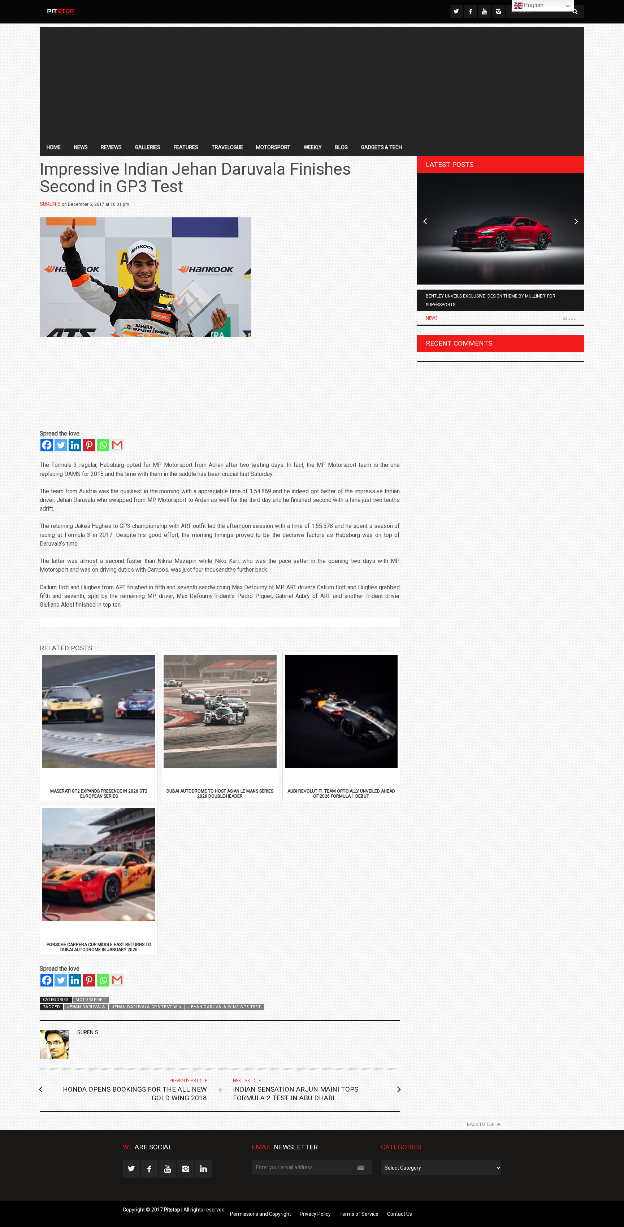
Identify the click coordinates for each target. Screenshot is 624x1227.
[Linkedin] (75, 445)
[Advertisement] (312, 77)
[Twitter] (61, 445)
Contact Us (399, 1214)
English (533, 5)
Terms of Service (358, 1214)
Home (54, 147)
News (81, 147)
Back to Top (480, 1124)
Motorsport (273, 147)
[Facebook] (46, 445)
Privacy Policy (315, 1214)
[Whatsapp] (103, 445)
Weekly (313, 147)
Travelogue (227, 147)
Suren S (50, 204)
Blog (341, 147)
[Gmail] (117, 445)
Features (186, 147)
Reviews (111, 147)
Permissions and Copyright (260, 1214)
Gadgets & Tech (381, 147)
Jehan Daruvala (86, 1007)
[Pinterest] (89, 445)
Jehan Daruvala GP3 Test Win (147, 1007)
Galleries (147, 147)
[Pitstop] (60, 11)
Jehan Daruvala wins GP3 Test (224, 1007)
